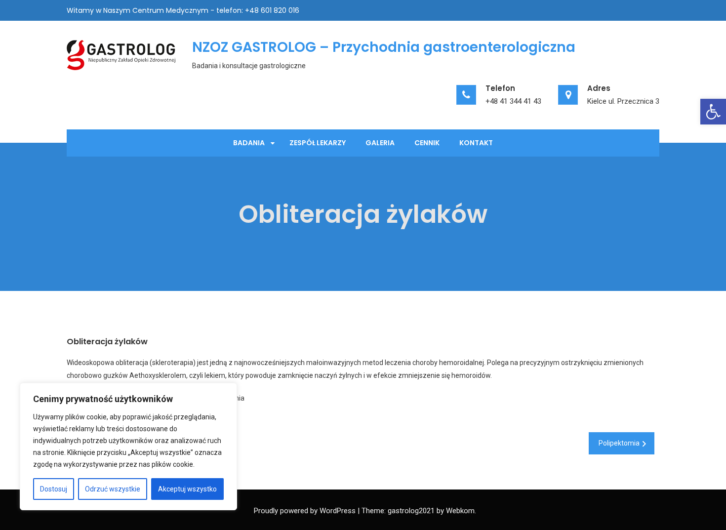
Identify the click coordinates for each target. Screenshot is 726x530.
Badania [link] (249, 143)
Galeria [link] (380, 143)
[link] (713, 111)
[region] (128, 446)
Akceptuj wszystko (187, 489)
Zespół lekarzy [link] (317, 143)
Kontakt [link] (476, 143)
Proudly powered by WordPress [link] (305, 510)
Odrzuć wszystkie (112, 489)
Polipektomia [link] (619, 443)
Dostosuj (53, 489)
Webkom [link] (460, 510)
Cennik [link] (427, 143)
